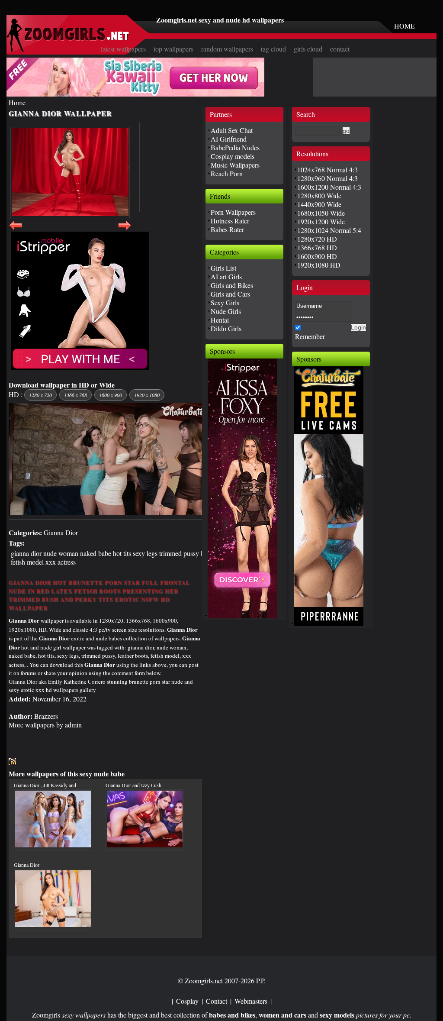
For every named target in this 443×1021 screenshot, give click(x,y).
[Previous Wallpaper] (15, 230)
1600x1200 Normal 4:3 (329, 186)
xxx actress (60, 561)
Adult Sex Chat (232, 130)
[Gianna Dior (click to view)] (70, 173)
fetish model (27, 561)
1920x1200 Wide (321, 221)
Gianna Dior (61, 532)
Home (17, 102)
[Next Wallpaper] (125, 230)
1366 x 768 (75, 394)
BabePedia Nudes (235, 147)
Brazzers (46, 716)
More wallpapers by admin (45, 724)
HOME (404, 25)
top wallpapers (173, 48)
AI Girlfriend (229, 138)
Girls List (223, 267)
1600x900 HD (317, 256)
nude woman (60, 553)
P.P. (261, 980)
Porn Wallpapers (233, 211)
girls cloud (308, 48)
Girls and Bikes (232, 285)
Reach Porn (227, 173)
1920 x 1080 (147, 394)
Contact (216, 1000)
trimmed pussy (179, 553)
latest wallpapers (123, 48)
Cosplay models (232, 156)
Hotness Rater (230, 220)
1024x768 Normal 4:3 (327, 169)
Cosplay (187, 1000)
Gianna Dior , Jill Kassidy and (45, 785)
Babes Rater (227, 229)
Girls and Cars (230, 293)
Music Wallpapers (235, 164)
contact (340, 48)
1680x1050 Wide (321, 212)
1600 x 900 (110, 394)
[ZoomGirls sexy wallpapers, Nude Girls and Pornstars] (67, 49)
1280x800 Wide (319, 195)
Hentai (220, 319)
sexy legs (145, 553)
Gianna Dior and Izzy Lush (133, 785)
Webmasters (250, 1000)
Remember (310, 336)
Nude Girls (226, 311)
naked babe (95, 553)
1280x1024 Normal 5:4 (329, 230)
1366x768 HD (317, 247)
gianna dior (26, 553)
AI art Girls (226, 276)
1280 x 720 (40, 394)
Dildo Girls (226, 328)
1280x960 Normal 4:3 (327, 178)
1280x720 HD (317, 238)
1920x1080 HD (318, 264)
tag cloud (273, 48)
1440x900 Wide (319, 204)
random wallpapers (227, 48)
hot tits (122, 553)
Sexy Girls (225, 302)
